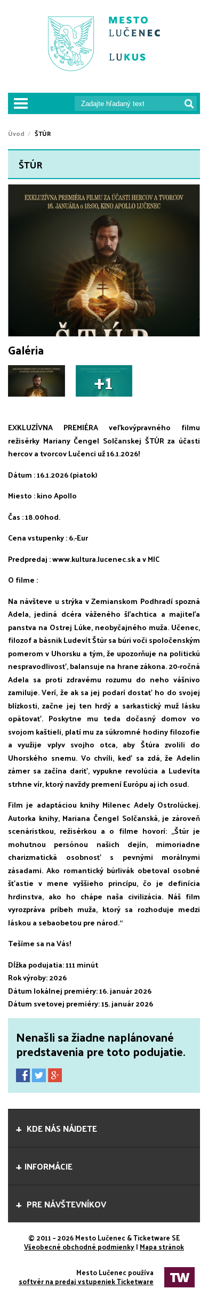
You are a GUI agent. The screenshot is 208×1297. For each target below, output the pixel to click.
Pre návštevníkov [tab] (65, 1204)
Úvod (16, 133)
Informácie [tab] (49, 1166)
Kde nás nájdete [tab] (61, 1128)
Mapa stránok (162, 1246)
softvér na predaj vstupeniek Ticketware (86, 1281)
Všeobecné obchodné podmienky (79, 1246)
